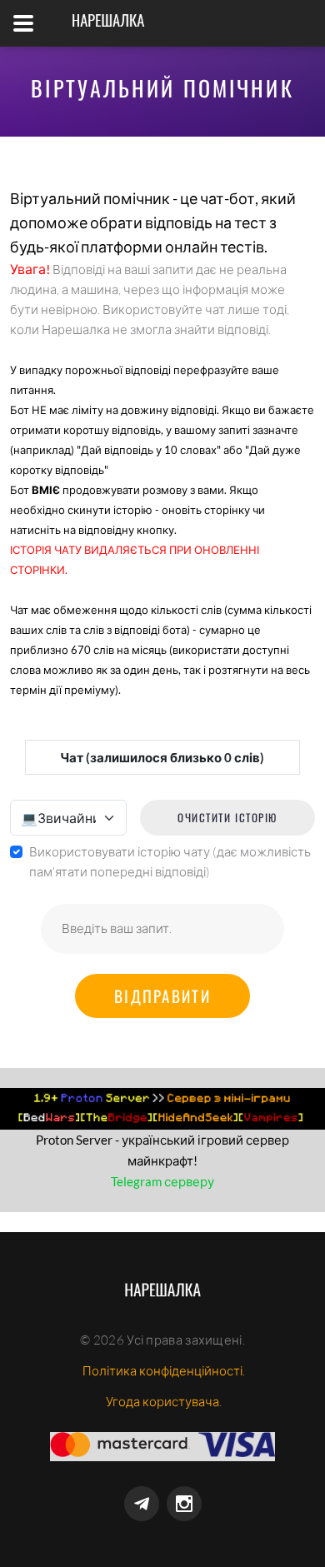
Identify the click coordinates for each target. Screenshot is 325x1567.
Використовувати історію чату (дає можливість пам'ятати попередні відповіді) (170, 862)
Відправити (162, 995)
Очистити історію (228, 817)
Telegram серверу (162, 1181)
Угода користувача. (164, 1402)
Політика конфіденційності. (163, 1371)
